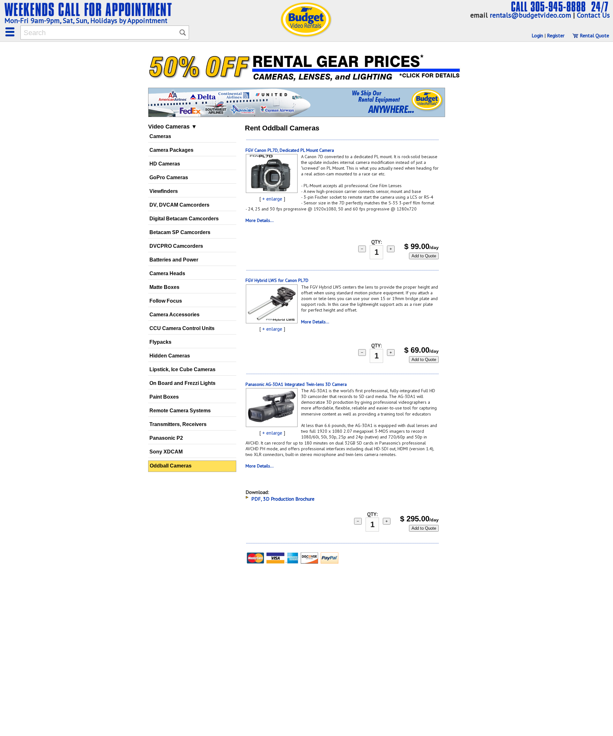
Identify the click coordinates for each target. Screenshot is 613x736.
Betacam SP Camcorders (179, 232)
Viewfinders (163, 191)
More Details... (260, 220)
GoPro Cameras (168, 177)
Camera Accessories (174, 314)
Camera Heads (167, 273)
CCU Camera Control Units (182, 328)
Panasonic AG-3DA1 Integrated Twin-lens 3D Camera (296, 384)
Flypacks (160, 342)
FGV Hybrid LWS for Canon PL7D (277, 280)
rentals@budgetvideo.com (530, 15)
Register (555, 35)
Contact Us (593, 15)
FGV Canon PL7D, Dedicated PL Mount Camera (290, 150)
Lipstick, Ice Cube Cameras (182, 369)
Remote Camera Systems (180, 410)
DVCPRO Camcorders (176, 246)
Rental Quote (594, 35)
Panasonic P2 (166, 438)
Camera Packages (171, 150)
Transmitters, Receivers (178, 424)
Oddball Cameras (171, 465)
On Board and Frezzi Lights (182, 383)
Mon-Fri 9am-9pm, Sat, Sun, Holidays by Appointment (85, 20)
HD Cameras (164, 163)
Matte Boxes (164, 287)
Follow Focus (165, 301)
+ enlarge (272, 198)
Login (537, 35)
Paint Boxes (164, 397)
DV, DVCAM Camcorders (179, 205)
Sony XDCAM (166, 451)
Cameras (160, 136)
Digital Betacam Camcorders (184, 218)
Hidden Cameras (169, 355)
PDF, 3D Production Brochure (282, 499)
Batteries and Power (173, 259)
